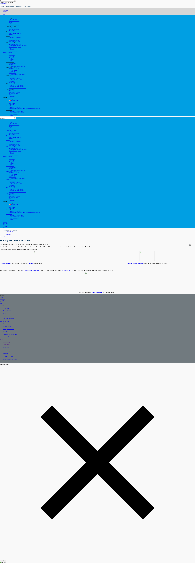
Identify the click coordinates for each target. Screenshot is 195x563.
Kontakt (5, 226)
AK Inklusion (12, 64)
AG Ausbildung (13, 70)
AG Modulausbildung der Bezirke (17, 74)
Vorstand (11, 22)
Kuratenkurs (12, 96)
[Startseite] (3, 236)
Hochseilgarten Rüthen (14, 41)
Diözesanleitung (13, 19)
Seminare (11, 49)
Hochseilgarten (9, 232)
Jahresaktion (12, 81)
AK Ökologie (12, 63)
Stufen (7, 53)
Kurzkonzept (12, 48)
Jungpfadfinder (12, 58)
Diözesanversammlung (14, 21)
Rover (10, 60)
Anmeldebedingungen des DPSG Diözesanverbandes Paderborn (24, 108)
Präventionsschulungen (14, 94)
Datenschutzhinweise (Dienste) (16, 112)
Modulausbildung (13, 93)
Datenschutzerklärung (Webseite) (17, 111)
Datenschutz (9, 110)
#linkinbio (5, 223)
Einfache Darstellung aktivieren (7, 2)
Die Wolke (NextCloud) (15, 107)
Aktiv (7, 32)
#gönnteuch (12, 77)
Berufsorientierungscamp (15, 47)
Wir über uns (12, 27)
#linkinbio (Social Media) (15, 33)
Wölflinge (11, 56)
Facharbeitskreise (10, 62)
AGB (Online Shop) (14, 114)
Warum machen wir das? (15, 44)
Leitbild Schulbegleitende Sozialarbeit (18, 45)
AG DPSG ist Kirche (14, 68)
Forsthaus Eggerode (14, 40)
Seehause (8, 234)
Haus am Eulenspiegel (14, 38)
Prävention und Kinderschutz (13, 84)
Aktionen (8, 75)
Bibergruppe (12, 55)
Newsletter (11, 104)
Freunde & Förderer (14, 25)
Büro (10, 23)
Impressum (11, 115)
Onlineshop (12, 101)
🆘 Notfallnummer (13, 100)
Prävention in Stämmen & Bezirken (17, 88)
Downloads (12, 103)
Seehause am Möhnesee (15, 37)
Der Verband (9, 18)
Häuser (8, 36)
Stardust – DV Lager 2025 (15, 79)
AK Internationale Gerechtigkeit (17, 66)
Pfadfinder (11, 59)
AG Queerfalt (12, 73)
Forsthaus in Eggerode (67, 270)
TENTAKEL (12, 90)
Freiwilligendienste (13, 51)
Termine (11, 34)
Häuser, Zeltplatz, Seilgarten (10, 230)
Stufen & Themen (7, 52)
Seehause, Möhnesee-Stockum (135, 263)
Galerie (5, 222)
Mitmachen (12, 30)
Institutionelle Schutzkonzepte (16, 86)
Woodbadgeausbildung (14, 92)
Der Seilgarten (9, 231)
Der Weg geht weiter (14, 29)
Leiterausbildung (10, 89)
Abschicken (3, 560)
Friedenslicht (12, 82)
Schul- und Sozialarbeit (11, 42)
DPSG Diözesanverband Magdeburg (31, 270)
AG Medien (12, 71)
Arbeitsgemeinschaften (11, 67)
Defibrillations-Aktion (14, 78)
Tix (4, 227)
